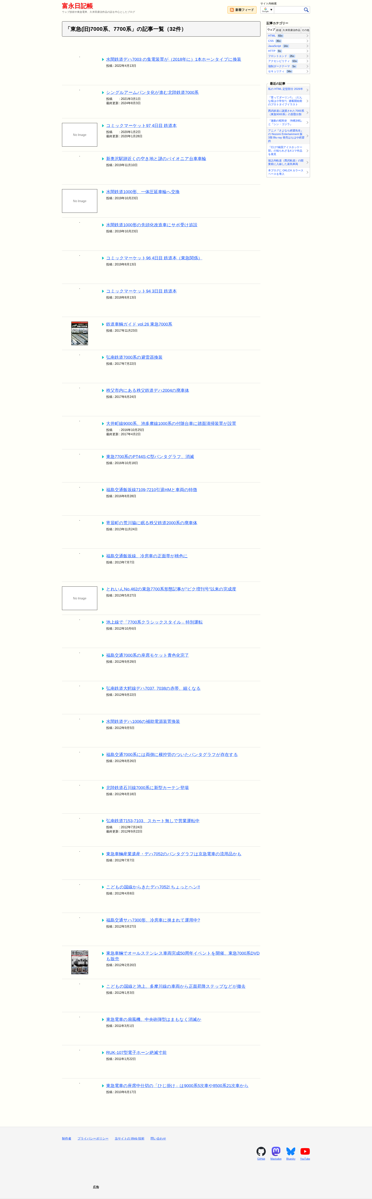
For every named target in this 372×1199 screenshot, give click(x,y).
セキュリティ (280, 71)
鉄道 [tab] (278, 30)
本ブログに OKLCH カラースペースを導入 (285, 172)
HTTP (274, 50)
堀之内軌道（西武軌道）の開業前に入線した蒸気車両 (285, 162)
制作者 (66, 1138)
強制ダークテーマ (282, 66)
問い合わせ (158, 1138)
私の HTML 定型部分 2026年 (285, 88)
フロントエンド (281, 56)
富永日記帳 (77, 5)
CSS (274, 40)
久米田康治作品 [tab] (291, 30)
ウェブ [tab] (271, 29)
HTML (275, 35)
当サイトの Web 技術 (129, 1138)
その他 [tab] (305, 30)
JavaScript (278, 45)
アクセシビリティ (282, 61)
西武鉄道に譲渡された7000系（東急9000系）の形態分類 (286, 112)
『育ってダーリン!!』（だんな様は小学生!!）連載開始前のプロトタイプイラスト (285, 101)
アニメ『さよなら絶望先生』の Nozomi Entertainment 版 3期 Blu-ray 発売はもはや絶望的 (286, 135)
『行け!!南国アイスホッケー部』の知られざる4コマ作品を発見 (285, 151)
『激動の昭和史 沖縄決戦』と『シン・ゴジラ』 (285, 122)
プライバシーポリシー (93, 1138)
